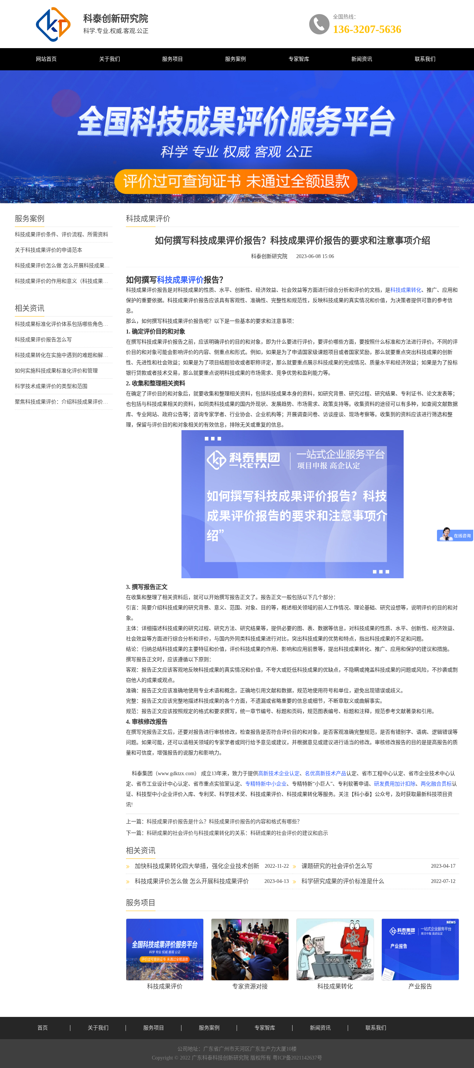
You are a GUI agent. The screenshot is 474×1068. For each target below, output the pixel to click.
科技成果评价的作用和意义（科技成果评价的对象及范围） (64, 281)
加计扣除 (405, 784)
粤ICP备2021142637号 (297, 1058)
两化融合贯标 (436, 784)
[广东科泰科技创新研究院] (53, 24)
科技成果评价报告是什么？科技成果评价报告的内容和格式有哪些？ (224, 821)
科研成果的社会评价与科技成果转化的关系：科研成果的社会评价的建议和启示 (237, 833)
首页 (42, 1028)
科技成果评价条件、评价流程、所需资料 (61, 234)
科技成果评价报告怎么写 (43, 339)
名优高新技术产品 (325, 773)
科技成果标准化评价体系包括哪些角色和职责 (64, 324)
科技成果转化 (405, 290)
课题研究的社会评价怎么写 (337, 866)
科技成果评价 (180, 279)
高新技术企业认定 (279, 773)
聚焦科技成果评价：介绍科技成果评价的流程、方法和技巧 (64, 402)
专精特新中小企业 (266, 784)
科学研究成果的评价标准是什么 (342, 881)
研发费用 (384, 784)
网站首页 (46, 59)
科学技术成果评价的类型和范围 (51, 386)
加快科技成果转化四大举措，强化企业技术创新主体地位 (192, 868)
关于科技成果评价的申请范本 (48, 250)
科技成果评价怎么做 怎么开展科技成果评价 (64, 265)
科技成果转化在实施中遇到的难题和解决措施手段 (64, 355)
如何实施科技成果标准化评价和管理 (56, 371)
